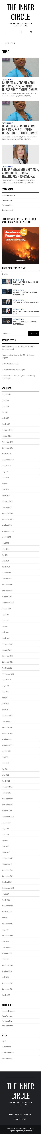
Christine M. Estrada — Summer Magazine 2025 (25, 322)
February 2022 (7, 715)
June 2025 (5, 477)
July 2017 (5, 929)
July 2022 (5, 686)
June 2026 (5, 406)
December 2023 (7, 584)
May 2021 (5, 769)
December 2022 (7, 656)
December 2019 (7, 870)
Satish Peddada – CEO (10, 364)
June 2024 (5, 549)
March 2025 (6, 495)
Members (18, 1114)
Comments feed (8, 1053)
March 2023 (6, 638)
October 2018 (7, 912)
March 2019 (6, 900)
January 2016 (6, 947)
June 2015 (5, 959)
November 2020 (7, 805)
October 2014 (7, 971)
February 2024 (7, 573)
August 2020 (6, 822)
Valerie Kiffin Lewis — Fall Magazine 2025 (26, 312)
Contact (23, 1119)
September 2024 (8, 531)
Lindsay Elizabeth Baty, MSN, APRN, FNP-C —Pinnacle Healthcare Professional (20, 173)
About (16, 1119)
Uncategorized (7, 210)
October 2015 (7, 953)
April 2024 (5, 561)
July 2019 (5, 894)
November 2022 (7, 662)
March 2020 (6, 852)
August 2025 (6, 466)
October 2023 (7, 596)
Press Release (7, 200)
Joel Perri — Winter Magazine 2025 (26, 302)
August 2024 (6, 537)
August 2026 (6, 394)
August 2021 (6, 751)
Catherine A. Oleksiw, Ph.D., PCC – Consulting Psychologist (18, 376)
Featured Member (7, 79)
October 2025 (7, 454)
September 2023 (8, 602)
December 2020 (7, 799)
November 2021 (7, 733)
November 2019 (7, 876)
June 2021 (5, 763)
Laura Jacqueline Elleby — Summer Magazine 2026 (25, 283)
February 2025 (7, 501)
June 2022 (5, 692)
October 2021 (7, 739)
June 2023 (5, 620)
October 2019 (7, 882)
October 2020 (7, 810)
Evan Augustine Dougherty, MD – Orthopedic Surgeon (18, 356)
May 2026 (5, 412)
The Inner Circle (20, 11)
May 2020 (5, 840)
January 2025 (6, 507)
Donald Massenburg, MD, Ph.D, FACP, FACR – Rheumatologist (18, 347)
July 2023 (5, 614)
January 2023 (6, 650)
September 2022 (8, 674)
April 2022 (5, 703)
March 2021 (6, 781)
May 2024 (5, 555)
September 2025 (8, 460)
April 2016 (5, 941)
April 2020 (5, 846)
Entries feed (6, 1047)
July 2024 (5, 543)
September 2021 (8, 745)
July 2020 (5, 828)
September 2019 (8, 888)
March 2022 (6, 709)
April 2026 (5, 418)
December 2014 (7, 965)
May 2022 (5, 698)
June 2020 (5, 834)
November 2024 (7, 519)
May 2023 (5, 626)
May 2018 (5, 918)
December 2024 (7, 513)
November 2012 (7, 989)
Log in (4, 1041)
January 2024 (6, 579)
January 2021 (6, 793)
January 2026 (6, 436)
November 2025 (7, 448)
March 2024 (6, 567)
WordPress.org (7, 1058)
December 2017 (7, 924)
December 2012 (7, 983)
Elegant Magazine (15, 1131)
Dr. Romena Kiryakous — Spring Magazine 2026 (25, 293)
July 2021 (5, 757)
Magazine (27, 1114)
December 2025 (7, 442)
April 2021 (5, 775)
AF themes (28, 1131)
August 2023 (6, 608)
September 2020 (8, 816)
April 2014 (5, 977)
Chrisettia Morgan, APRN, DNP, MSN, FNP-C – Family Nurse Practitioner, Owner (20, 86)
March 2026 (6, 424)
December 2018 (7, 906)
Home (11, 1114)
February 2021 (7, 787)
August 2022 (6, 680)
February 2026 (7, 430)
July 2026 (5, 400)
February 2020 (7, 858)
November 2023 (7, 590)
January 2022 (6, 721)
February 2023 (7, 644)
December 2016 (7, 935)
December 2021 (7, 727)
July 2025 (5, 472)
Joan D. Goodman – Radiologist (13, 369)
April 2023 (5, 632)
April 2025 (5, 489)
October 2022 (7, 668)
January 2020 (6, 864)
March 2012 (6, 995)
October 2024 (7, 525)
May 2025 (5, 483)
